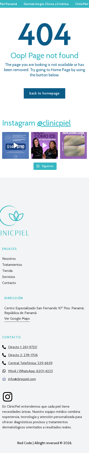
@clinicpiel (54, 123)
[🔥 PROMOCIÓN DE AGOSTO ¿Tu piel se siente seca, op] (15, 145)
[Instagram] (7, 396)
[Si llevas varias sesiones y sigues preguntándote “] (44, 145)
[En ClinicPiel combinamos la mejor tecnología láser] (73, 145)
